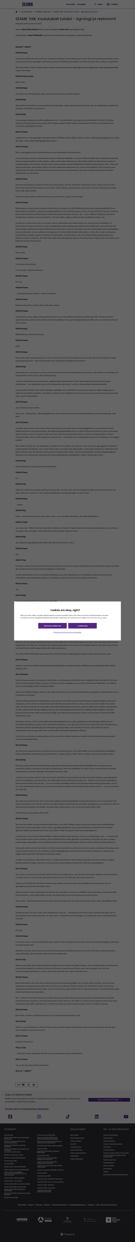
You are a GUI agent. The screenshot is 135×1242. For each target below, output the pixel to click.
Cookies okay (82, 626)
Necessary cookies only (52, 626)
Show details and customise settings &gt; (68, 632)
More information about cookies (97, 618)
